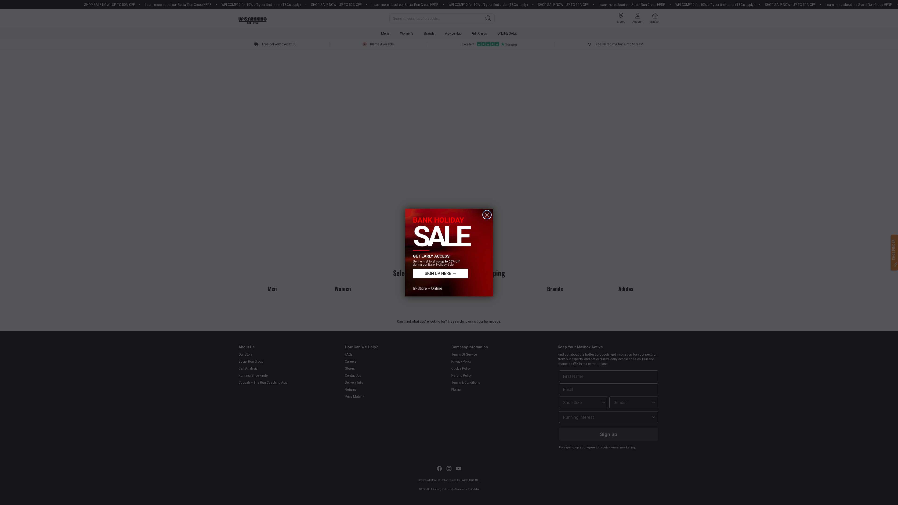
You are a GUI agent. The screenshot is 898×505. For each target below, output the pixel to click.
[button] (449, 252)
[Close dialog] (487, 215)
